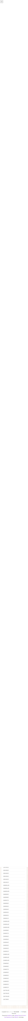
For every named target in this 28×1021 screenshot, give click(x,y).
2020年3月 (6, 912)
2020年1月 (6, 918)
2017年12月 (6, 990)
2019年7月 (6, 933)
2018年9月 (6, 963)
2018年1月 (6, 987)
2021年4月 (6, 873)
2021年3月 (6, 876)
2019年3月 (6, 945)
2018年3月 (6, 981)
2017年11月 (6, 993)
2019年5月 (6, 939)
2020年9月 (6, 894)
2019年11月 (6, 924)
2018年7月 (6, 969)
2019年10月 (6, 927)
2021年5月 (6, 870)
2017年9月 (6, 999)
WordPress (9, 1015)
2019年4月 (6, 942)
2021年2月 (6, 879)
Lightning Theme (17, 1015)
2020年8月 (6, 897)
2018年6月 (6, 972)
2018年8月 (6, 966)
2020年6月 (6, 903)
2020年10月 (6, 891)
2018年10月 (6, 960)
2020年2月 (6, 915)
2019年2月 (6, 948)
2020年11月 (6, 888)
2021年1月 (6, 882)
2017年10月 (6, 996)
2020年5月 (6, 906)
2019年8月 (6, 930)
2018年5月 (6, 975)
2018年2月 (6, 984)
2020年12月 (6, 885)
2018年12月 (6, 954)
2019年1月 (6, 951)
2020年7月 (6, 900)
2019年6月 (6, 936)
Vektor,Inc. (16, 1017)
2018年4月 (6, 978)
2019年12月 (6, 921)
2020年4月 (6, 909)
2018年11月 (6, 957)
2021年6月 (6, 867)
